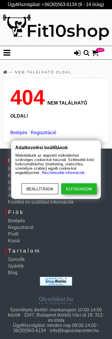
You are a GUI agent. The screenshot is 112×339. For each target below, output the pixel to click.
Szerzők (16, 259)
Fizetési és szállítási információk (41, 202)
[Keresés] (86, 53)
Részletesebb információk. (64, 172)
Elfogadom (79, 188)
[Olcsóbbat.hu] (56, 298)
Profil (13, 234)
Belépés (18, 132)
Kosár (14, 240)
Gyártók (16, 266)
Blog (13, 272)
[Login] (77, 53)
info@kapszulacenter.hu (74, 330)
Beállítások (39, 188)
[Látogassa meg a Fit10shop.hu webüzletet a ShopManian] (56, 281)
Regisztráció (43, 132)
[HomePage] (56, 27)
